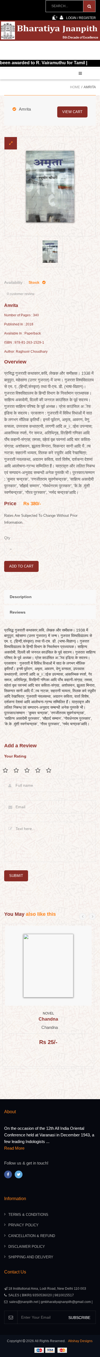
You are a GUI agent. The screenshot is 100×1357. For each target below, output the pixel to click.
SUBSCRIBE (79, 1317)
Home (75, 87)
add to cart (21, 566)
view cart (72, 112)
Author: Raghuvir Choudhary (26, 352)
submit (16, 876)
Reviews (18, 612)
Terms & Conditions (28, 1215)
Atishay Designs (80, 1341)
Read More (14, 1148)
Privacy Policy (23, 1225)
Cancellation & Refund (31, 1236)
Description (21, 597)
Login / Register (81, 18)
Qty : (8, 538)
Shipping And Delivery (30, 1257)
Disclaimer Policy (26, 1246)
